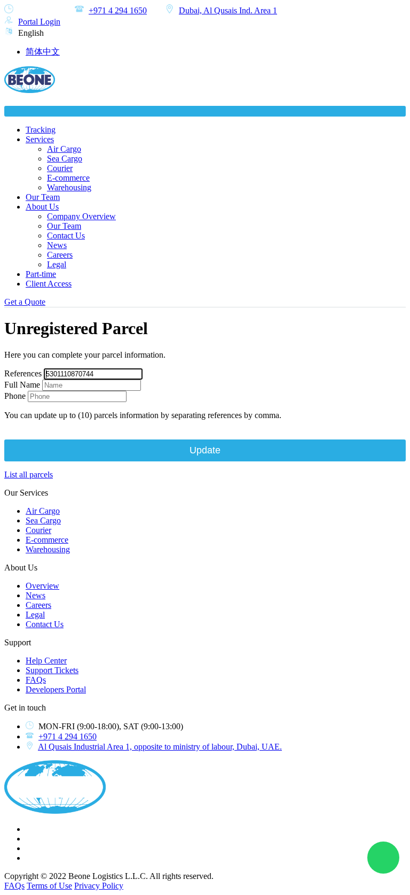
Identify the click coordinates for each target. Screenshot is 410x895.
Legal (56, 264)
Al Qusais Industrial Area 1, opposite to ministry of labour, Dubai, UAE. (160, 746)
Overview (42, 585)
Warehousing (69, 187)
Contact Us (66, 235)
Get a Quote (24, 301)
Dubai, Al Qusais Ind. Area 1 (228, 10)
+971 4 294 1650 (118, 10)
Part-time (41, 274)
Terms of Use (49, 885)
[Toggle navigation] (205, 111)
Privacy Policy (98, 885)
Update (205, 450)
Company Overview (81, 216)
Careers (60, 254)
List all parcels (28, 474)
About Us (42, 206)
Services (40, 139)
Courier (60, 168)
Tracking (41, 129)
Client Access (49, 283)
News (57, 245)
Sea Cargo (64, 158)
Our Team (43, 197)
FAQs (36, 679)
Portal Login (39, 21)
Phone (15, 395)
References (23, 373)
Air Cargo (64, 148)
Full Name (22, 384)
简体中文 (43, 51)
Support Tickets (52, 670)
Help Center (46, 660)
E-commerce (68, 177)
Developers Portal (56, 689)
